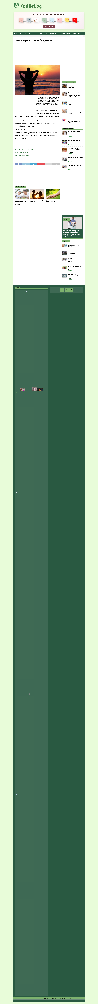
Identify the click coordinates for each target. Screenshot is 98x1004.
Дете (30, 33)
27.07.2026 (70, 114)
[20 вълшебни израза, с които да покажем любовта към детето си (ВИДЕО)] (31, 743)
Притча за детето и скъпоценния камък (24, 149)
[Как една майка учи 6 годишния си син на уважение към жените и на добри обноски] (72, 223)
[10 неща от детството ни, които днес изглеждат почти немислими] (64, 86)
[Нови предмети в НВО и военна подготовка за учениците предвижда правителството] (64, 94)
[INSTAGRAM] (67, 290)
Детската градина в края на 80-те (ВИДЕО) (75, 252)
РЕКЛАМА (54, 998)
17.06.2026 (70, 161)
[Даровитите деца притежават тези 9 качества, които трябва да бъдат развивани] (64, 276)
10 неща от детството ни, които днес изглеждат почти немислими (75, 86)
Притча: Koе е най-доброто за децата (51, 200)
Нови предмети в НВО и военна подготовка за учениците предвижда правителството (74, 94)
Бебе (25, 33)
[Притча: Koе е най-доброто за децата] (53, 194)
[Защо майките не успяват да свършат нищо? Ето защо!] (34, 389)
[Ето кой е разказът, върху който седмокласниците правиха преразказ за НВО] (64, 166)
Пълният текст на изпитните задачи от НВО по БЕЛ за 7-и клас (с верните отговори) (75, 159)
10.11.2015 (70, 270)
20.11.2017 (70, 262)
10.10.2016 (70, 248)
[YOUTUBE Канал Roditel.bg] (71, 290)
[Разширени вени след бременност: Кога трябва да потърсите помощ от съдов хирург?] (64, 111)
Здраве (36, 33)
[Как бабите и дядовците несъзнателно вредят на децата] (64, 259)
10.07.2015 (70, 254)
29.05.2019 (70, 279)
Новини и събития (65, 33)
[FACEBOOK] (62, 290)
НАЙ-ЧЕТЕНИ (66, 241)
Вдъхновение (44, 33)
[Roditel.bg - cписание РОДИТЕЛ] (29, 8)
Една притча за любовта (21, 158)
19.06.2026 (70, 153)
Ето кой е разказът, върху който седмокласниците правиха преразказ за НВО (74, 167)
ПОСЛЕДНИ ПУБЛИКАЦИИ (69, 82)
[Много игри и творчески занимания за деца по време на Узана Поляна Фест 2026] (64, 142)
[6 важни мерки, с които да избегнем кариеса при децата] (64, 245)
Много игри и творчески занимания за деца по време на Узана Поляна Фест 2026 (75, 142)
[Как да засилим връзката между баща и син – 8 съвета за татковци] (22, 194)
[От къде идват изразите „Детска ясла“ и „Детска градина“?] (64, 267)
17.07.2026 (70, 124)
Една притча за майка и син (21, 152)
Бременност (17, 33)
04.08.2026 (70, 105)
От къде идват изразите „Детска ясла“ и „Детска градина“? (74, 268)
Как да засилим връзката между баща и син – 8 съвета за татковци (22, 202)
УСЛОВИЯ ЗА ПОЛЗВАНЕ (79, 998)
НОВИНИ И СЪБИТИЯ (68, 128)
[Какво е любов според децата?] (37, 194)
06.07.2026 (70, 144)
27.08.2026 (70, 88)
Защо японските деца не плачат (23, 155)
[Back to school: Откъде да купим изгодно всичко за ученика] (64, 103)
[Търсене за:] (76, 36)
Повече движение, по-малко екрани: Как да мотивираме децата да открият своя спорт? (75, 120)
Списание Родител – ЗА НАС (44, 998)
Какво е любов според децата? (36, 200)
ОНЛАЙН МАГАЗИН (77, 33)
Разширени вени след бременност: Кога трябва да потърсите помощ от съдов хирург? (75, 111)
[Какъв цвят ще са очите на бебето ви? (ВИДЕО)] (28, 341)
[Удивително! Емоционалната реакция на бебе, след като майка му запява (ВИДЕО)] (40, 389)
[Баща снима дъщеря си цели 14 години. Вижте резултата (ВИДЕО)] (31, 945)
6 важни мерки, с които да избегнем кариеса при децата (75, 245)
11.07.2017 (18, 44)
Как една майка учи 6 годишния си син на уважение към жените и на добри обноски (72, 233)
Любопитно (53, 33)
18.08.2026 (70, 97)
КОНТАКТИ (70, 998)
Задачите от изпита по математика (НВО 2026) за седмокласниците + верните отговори (75, 150)
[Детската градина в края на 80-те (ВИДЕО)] (64, 253)
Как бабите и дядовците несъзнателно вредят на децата (74, 260)
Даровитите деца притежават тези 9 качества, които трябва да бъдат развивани (75, 276)
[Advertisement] (25, 54)
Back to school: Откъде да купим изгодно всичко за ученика (74, 103)
